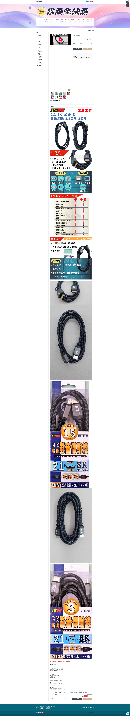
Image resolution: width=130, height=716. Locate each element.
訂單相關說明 (42, 708)
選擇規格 (74, 43)
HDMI (38, 50)
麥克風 (39, 47)
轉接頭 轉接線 (40, 51)
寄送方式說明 (48, 707)
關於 (37, 706)
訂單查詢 (42, 707)
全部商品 (42, 706)
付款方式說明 (47, 706)
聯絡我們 (37, 707)
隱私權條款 (53, 706)
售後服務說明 (48, 708)
